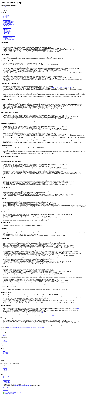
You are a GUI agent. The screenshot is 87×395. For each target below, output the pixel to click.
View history (5, 353)
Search (2, 360)
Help (4, 371)
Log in (4, 335)
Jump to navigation (4, 6)
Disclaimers (5, 390)
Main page (5, 368)
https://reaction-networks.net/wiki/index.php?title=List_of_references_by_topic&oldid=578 (25, 327)
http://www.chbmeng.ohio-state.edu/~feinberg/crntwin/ (61, 87)
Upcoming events (6, 370)
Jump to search (11, 6)
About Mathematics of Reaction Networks (11, 388)
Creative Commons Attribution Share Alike (22, 385)
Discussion (5, 341)
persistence (4, 158)
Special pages (6, 378)
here (78, 308)
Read (4, 351)
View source (5, 352)
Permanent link (6, 381)
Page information (6, 382)
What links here (6, 376)
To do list (5, 369)
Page (4, 340)
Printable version (6, 380)
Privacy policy (6, 387)
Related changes (6, 377)
